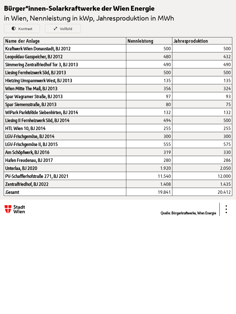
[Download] (226, 209)
